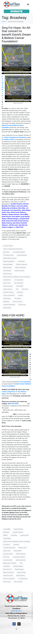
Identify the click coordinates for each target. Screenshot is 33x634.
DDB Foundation (20, 554)
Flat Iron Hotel (18, 581)
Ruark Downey (7, 273)
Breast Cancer (23, 547)
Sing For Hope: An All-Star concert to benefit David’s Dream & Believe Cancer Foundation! (16, 34)
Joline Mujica (7, 298)
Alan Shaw (6, 252)
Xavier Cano (22, 304)
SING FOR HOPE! (13, 315)
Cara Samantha (18, 283)
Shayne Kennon (7, 289)
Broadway (6, 301)
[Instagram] (19, 624)
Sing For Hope (21, 572)
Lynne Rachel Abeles (19, 252)
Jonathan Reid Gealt (9, 304)
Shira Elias (20, 292)
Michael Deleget (8, 264)
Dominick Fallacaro (21, 264)
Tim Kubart (17, 298)
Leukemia (16, 544)
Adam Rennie (7, 307)
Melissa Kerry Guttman (9, 258)
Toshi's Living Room (9, 295)
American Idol (24, 535)
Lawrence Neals (8, 245)
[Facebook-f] (14, 624)
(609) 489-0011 (16, 611)
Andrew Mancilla (21, 255)
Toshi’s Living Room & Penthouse (15, 137)
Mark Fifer (25, 289)
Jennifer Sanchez (8, 292)
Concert (20, 295)
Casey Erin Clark (19, 270)
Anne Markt (21, 261)
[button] (28, 4)
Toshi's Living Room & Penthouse (12, 249)
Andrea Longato (8, 286)
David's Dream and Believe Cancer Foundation (16, 276)
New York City (7, 569)
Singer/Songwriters (8, 261)
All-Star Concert (17, 301)
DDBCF (5, 535)
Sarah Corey (6, 283)
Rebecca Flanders (20, 267)
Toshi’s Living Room (8, 391)
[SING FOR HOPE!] (16, 333)
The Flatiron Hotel (8, 139)
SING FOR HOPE (13, 403)
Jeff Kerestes (7, 270)
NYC (17, 289)
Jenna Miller (19, 286)
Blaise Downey (7, 267)
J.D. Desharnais (18, 280)
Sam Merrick (7, 280)
